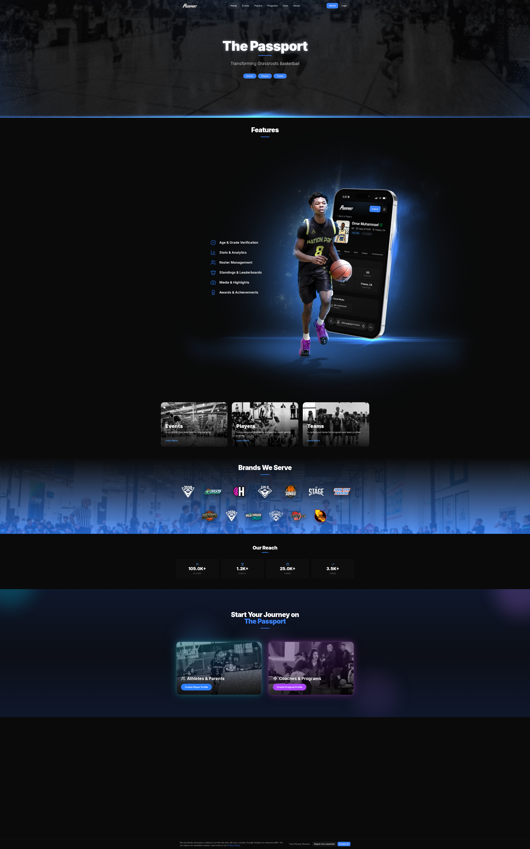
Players (265, 76)
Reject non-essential (324, 844)
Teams (280, 76)
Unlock (332, 5)
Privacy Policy (233, 845)
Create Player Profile (196, 687)
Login (344, 5)
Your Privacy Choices (299, 844)
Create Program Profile (289, 687)
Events (250, 76)
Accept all (344, 844)
